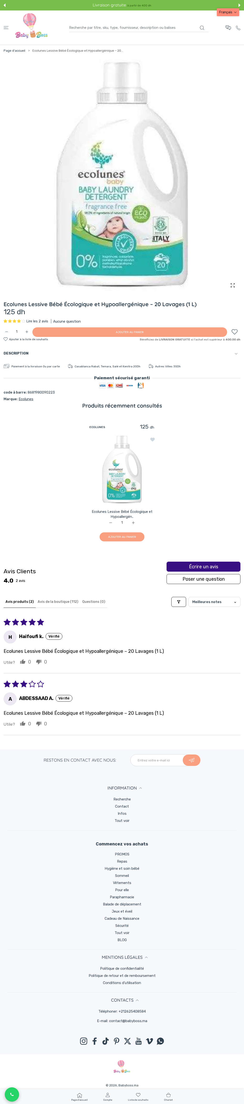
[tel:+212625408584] (238, 27)
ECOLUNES (97, 427)
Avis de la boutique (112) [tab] (58, 602)
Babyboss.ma (128, 1085)
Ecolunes (26, 399)
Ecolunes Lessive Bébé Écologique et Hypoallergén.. (122, 514)
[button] (4, 5)
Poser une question (204, 579)
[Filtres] (178, 602)
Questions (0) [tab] (93, 602)
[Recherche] (201, 28)
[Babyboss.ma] (31, 27)
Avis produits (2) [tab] (19, 602)
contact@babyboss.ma (128, 1021)
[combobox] (138, 27)
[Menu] (6, 27)
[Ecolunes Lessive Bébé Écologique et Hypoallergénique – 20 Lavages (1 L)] (122, 469)
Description (16, 353)
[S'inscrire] (192, 760)
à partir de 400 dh (139, 5)
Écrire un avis (203, 566)
